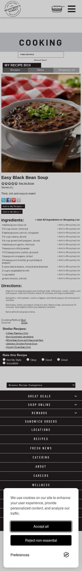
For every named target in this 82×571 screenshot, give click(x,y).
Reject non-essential (41, 540)
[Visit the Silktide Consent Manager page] (66, 555)
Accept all (41, 526)
